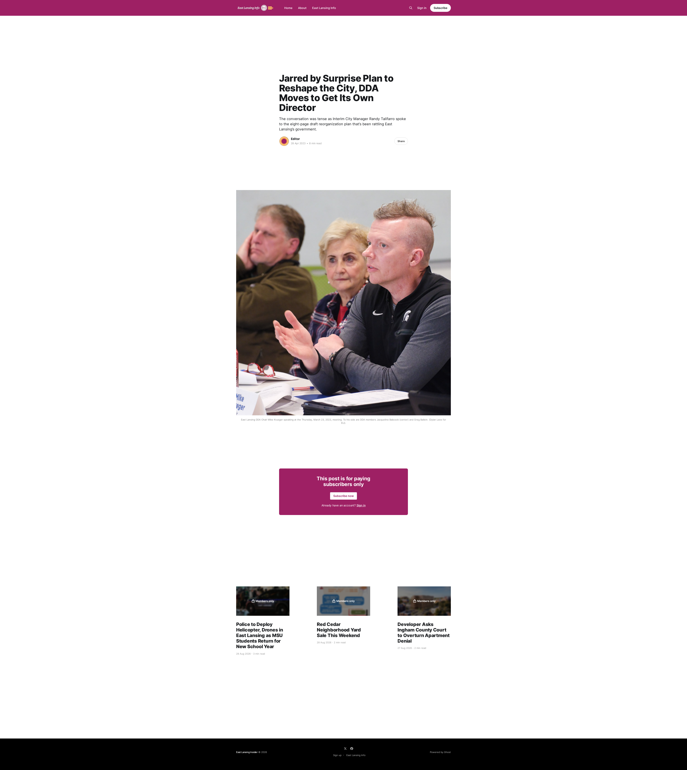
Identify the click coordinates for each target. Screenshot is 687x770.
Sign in (422, 8)
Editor (295, 139)
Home (288, 8)
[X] (345, 748)
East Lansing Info (324, 8)
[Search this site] (411, 8)
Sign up (337, 755)
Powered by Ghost (440, 752)
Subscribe (440, 8)
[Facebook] (351, 748)
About (302, 8)
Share (401, 141)
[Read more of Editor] (284, 141)
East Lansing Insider (247, 752)
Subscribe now (343, 496)
